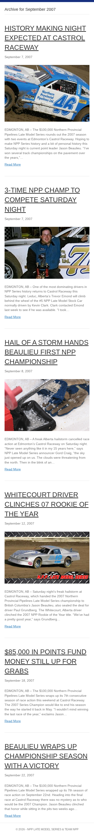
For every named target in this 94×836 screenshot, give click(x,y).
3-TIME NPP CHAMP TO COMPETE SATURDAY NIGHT (42, 199)
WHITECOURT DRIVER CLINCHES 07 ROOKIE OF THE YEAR (47, 504)
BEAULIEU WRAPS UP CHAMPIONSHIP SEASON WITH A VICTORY (46, 756)
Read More (13, 164)
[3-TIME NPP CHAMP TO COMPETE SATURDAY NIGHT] (47, 252)
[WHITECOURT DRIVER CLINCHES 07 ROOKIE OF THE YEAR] (47, 557)
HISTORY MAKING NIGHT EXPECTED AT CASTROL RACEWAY (45, 37)
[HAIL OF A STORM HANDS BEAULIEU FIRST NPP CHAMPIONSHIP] (47, 405)
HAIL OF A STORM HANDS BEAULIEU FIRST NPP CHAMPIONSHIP (47, 352)
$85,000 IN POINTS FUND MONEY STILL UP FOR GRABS (45, 661)
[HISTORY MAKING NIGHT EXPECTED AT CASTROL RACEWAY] (47, 93)
